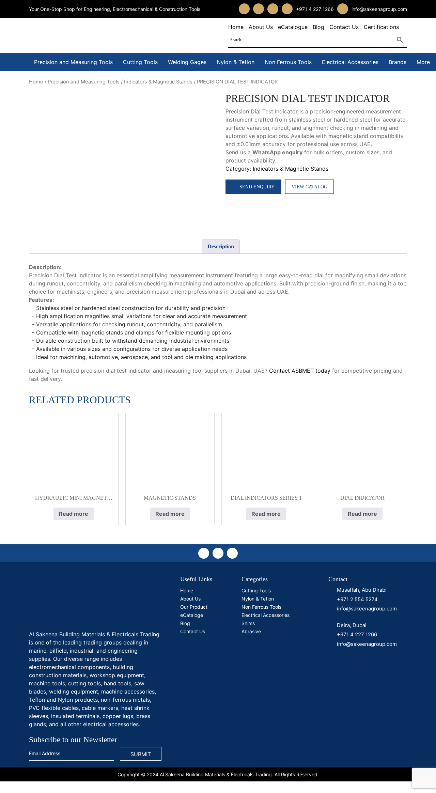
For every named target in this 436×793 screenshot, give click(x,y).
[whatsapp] (287, 9)
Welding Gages (187, 62)
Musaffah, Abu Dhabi (362, 590)
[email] (342, 9)
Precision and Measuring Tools (73, 62)
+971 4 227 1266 (315, 9)
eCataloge (191, 615)
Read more (73, 513)
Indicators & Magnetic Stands (158, 82)
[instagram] (258, 8)
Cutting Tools (140, 62)
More (423, 62)
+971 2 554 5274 (357, 599)
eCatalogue (293, 27)
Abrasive (251, 631)
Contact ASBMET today (299, 370)
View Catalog (309, 186)
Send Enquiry (257, 186)
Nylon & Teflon (235, 62)
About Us (261, 27)
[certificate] (270, 662)
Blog (318, 27)
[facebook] (244, 8)
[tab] (221, 246)
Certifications (381, 27)
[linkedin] (272, 8)
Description (220, 246)
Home (236, 27)
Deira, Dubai (352, 625)
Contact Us (344, 27)
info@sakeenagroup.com (379, 9)
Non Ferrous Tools (288, 62)
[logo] (80, 600)
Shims (248, 623)
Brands (397, 62)
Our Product (193, 607)
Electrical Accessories (350, 62)
